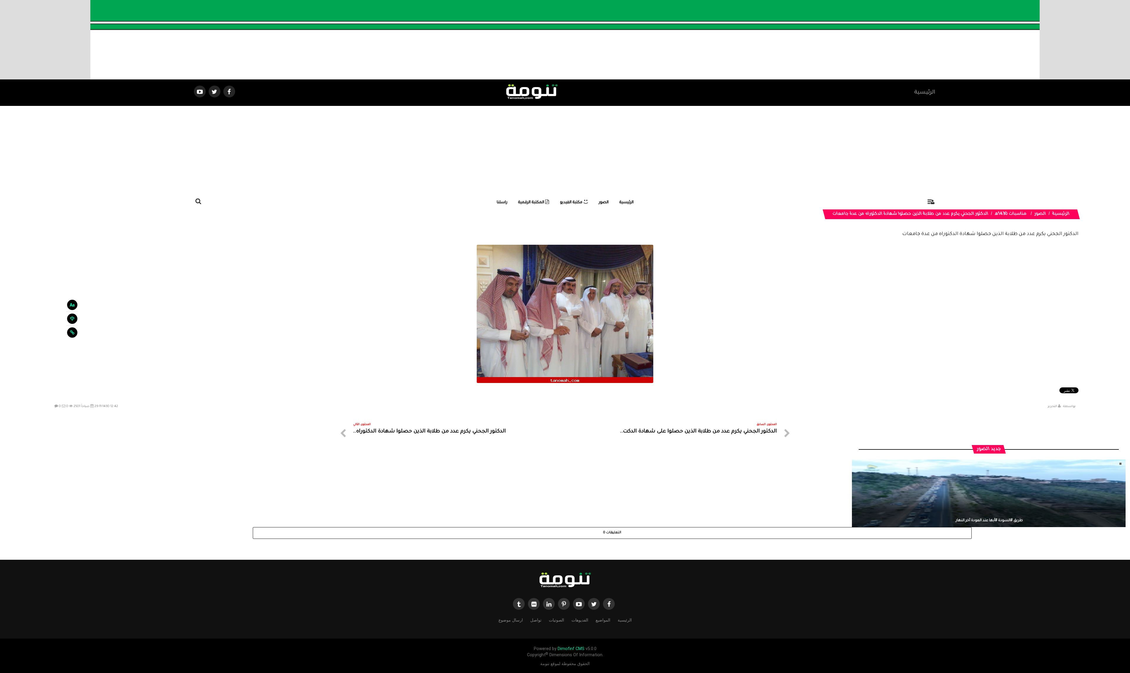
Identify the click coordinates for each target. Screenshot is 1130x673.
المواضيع (603, 620)
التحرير (1052, 406)
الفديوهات (579, 620)
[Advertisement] (565, 150)
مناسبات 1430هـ (1011, 214)
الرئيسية (924, 93)
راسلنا (502, 202)
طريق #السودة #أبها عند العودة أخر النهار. (989, 521)
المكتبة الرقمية (531, 202)
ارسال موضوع (510, 620)
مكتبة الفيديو (572, 202)
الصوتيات (556, 620)
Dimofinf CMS (571, 648)
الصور (604, 202)
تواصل (535, 620)
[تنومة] (565, 580)
